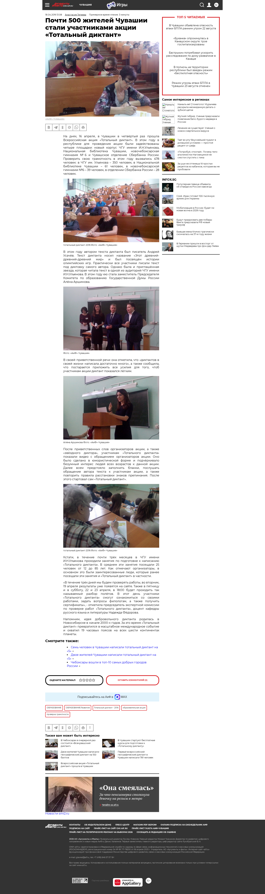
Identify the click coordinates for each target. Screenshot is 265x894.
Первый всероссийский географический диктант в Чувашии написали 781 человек (135, 754)
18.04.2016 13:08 (53, 14)
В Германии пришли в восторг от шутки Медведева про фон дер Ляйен (197, 244)
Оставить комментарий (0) (132, 680)
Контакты (74, 825)
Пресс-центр (122, 825)
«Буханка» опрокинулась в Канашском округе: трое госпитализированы (190, 41)
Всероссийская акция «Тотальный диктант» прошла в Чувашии (80, 765)
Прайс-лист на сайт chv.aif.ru (111, 828)
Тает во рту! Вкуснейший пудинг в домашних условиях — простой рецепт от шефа (197, 143)
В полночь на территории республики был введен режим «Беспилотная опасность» (191, 70)
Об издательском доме (97, 825)
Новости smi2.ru (57, 813)
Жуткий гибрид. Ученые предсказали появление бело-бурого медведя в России (199, 119)
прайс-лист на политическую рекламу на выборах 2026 (100, 832)
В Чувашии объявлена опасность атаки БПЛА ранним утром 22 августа (191, 27)
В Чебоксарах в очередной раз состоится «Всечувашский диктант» (78, 743)
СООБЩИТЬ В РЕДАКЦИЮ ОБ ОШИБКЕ (156, 832)
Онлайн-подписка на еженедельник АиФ (184, 825)
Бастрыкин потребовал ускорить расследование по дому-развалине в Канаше (191, 55)
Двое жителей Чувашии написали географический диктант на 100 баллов (80, 754)
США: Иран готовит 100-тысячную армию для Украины (195, 197)
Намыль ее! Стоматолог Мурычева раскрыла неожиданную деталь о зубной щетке (197, 107)
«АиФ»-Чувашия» (55, 118)
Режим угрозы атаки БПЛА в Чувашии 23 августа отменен (191, 85)
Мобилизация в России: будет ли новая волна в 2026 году (195, 209)
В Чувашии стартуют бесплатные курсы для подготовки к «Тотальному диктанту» (136, 743)
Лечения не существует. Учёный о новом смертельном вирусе (196, 129)
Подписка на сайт (79, 828)
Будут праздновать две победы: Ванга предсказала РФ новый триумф (194, 222)
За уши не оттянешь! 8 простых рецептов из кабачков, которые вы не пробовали (199, 166)
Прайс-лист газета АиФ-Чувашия (150, 828)
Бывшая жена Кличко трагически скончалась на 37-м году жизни (195, 233)
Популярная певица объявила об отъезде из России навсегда (194, 185)
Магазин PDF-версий (144, 825)
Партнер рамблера (100, 880)
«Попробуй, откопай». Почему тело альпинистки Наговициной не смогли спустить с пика (197, 154)
